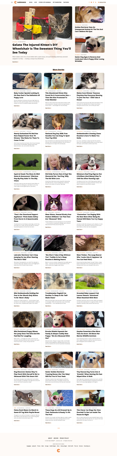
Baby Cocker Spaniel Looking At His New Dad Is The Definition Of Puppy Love (27, 95)
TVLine (38, 446)
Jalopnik (34, 446)
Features (66, 2)
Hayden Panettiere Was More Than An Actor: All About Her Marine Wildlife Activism (88, 333)
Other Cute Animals (45, 2)
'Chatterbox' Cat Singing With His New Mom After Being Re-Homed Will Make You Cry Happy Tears (90, 217)
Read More (15, 61)
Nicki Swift (70, 446)
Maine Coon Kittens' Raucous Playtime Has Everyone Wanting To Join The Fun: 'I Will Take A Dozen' (89, 96)
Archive (56, 438)
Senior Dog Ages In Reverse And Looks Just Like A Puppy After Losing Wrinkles (89, 59)
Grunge (46, 446)
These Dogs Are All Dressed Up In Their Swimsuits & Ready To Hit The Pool (58, 412)
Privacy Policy (64, 438)
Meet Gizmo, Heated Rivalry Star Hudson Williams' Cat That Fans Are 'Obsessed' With (58, 216)
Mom (58, 446)
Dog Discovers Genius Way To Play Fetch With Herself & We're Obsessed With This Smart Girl (26, 374)
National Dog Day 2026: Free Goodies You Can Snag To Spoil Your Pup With (57, 135)
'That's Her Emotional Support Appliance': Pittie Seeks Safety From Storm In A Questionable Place (26, 217)
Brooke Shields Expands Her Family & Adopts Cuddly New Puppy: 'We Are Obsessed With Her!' (57, 334)
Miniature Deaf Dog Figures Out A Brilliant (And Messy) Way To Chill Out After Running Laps (89, 176)
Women (81, 446)
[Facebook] (89, 2)
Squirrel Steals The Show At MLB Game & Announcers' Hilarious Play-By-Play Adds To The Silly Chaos (27, 177)
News (46, 131)
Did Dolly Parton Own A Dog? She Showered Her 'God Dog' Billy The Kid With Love (58, 176)
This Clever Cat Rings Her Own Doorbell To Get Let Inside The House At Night (89, 412)
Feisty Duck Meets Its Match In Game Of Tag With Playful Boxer (26, 411)
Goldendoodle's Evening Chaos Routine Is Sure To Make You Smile (89, 135)
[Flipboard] (93, 2)
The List (76, 446)
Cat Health (14, 41)
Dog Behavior (78, 25)
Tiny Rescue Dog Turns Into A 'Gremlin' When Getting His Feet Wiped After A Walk (89, 374)
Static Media (51, 440)
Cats (35, 2)
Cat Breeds (47, 291)
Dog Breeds (77, 54)
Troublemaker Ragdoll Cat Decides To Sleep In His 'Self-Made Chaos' (56, 295)
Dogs (30, 2)
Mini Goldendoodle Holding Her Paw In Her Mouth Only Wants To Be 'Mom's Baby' (26, 295)
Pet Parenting (57, 2)
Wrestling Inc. (87, 446)
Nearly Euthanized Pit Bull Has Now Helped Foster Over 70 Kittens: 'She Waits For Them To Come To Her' (26, 136)
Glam (42, 446)
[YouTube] (91, 2)
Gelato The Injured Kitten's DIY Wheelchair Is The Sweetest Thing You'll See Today (41, 48)
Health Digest (53, 446)
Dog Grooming (80, 369)
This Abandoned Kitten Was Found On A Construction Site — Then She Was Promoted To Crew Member (58, 96)
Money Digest (64, 446)
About (50, 438)
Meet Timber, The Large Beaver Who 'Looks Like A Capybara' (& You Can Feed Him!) (89, 257)
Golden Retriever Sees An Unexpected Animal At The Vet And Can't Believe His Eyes (89, 29)
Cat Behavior (79, 90)
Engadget (29, 446)
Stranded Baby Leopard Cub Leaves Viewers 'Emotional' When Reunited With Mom (88, 295)
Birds (15, 407)
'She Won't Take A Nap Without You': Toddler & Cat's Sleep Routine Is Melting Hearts (57, 257)
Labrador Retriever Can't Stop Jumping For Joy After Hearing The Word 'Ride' (26, 257)
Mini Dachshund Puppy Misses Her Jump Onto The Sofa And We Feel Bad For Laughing (27, 333)
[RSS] (96, 2)
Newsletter (102, 2)
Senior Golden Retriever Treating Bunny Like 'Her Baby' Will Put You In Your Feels (57, 374)
